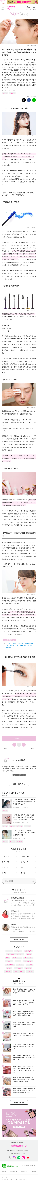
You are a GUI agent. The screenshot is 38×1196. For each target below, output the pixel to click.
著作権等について (24, 1171)
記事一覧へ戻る (19, 783)
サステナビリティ (23, 1179)
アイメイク (12, 91)
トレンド (12, 841)
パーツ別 (19, 841)
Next (33, 748)
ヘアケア (5, 867)
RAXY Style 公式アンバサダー (14, 954)
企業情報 (4, 1171)
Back (5, 748)
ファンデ (8, 971)
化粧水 (9, 968)
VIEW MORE (19, 939)
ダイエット (18, 968)
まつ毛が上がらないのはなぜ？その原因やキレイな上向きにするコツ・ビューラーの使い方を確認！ (19, 645)
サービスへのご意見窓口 (22, 1150)
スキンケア (5, 856)
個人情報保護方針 (13, 1171)
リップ (18, 961)
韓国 (7, 958)
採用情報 (34, 1171)
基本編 (29, 954)
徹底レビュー (16, 958)
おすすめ (12, 826)
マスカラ (12, 93)
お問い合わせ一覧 (13, 1179)
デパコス (27, 826)
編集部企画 (28, 951)
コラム (4, 873)
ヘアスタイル (27, 961)
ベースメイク (25, 856)
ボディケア (24, 862)
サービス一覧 (5, 1179)
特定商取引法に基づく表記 (18, 1153)
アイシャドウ (28, 958)
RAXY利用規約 (11, 1150)
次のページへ (19, 738)
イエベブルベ (9, 964)
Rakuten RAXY (11, 8)
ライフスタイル (19, 971)
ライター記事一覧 (19, 775)
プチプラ (19, 826)
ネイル (23, 867)
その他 (23, 873)
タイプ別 (30, 971)
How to (5, 93)
